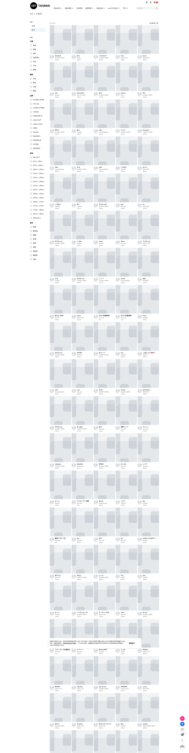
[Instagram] (182, 718)
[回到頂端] (182, 740)
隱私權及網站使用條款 (69, 643)
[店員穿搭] (182, 746)
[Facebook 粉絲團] (182, 724)
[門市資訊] (182, 729)
